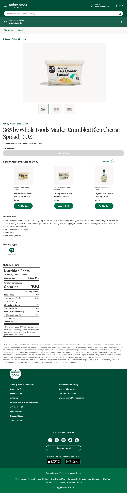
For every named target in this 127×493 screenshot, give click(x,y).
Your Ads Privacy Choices (38, 479)
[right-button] (121, 161)
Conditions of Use (58, 479)
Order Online (16, 420)
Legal (62, 482)
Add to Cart (63, 153)
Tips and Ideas (16, 416)
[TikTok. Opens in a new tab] (70, 440)
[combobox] (58, 13)
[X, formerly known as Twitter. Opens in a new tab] (57, 440)
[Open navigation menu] (5, 5)
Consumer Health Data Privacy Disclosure (84, 479)
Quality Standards (67, 388)
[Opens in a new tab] (54, 461)
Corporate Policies (74, 482)
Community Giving (67, 393)
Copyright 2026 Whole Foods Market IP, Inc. (63, 473)
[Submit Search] (120, 13)
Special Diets (16, 411)
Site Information (51, 482)
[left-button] (113, 161)
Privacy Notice (20, 479)
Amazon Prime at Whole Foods (24, 402)
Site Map (106, 479)
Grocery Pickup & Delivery (22, 384)
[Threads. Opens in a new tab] (77, 440)
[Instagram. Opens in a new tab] (63, 440)
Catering (14, 397)
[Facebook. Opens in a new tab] (50, 440)
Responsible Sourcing (68, 384)
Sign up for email (63, 448)
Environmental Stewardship (71, 397)
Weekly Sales (16, 393)
